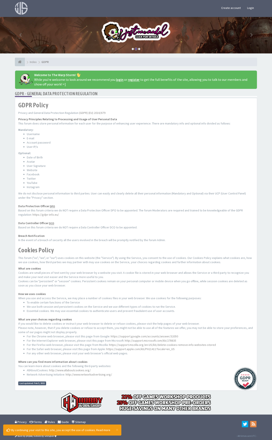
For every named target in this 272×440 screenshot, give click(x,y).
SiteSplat (49, 435)
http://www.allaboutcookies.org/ (70, 370)
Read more (103, 430)
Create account (231, 8)
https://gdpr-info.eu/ (46, 215)
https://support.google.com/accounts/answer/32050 (144, 336)
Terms (37, 422)
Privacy (22, 422)
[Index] (20, 62)
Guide (65, 422)
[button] (20, 35)
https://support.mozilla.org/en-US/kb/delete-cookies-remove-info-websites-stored (162, 345)
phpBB (29, 435)
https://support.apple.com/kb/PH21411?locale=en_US (140, 349)
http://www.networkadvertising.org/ (89, 374)
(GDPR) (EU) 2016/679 (92, 113)
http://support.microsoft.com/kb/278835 (150, 340)
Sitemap (80, 422)
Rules (51, 422)
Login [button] (250, 8)
